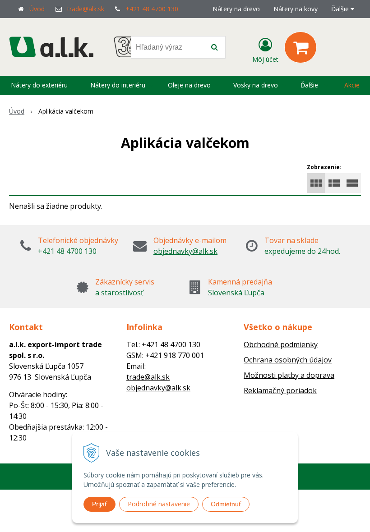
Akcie (352, 85)
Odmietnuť (226, 504)
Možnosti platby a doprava (289, 375)
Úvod (37, 9)
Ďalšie (341, 9)
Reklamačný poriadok (280, 390)
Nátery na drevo (236, 9)
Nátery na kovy (295, 9)
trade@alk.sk (85, 9)
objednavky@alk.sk (185, 251)
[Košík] (300, 47)
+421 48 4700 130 (151, 9)
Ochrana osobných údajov (288, 360)
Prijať (99, 504)
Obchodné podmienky (281, 344)
